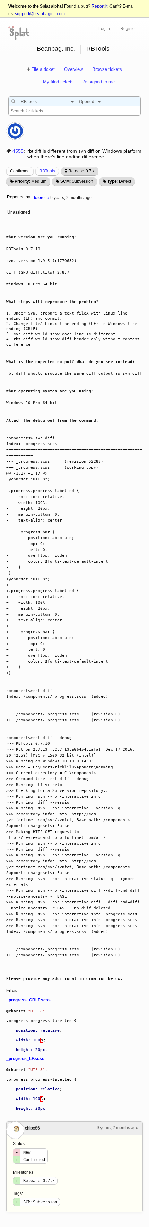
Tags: (18, 1193)
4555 (18, 151)
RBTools (97, 48)
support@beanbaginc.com (40, 13)
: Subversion (76, 181)
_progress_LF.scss (25, 1058)
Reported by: (19, 197)
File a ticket (43, 69)
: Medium (30, 181)
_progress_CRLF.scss (28, 999)
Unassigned (19, 212)
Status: (19, 1143)
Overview (73, 69)
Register (128, 28)
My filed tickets (58, 81)
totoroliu (41, 197)
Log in (104, 28)
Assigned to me (99, 81)
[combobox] (45, 101)
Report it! (99, 6)
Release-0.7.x (81, 171)
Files (11, 990)
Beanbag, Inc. (56, 48)
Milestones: (23, 1172)
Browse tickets (107, 69)
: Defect (119, 181)
